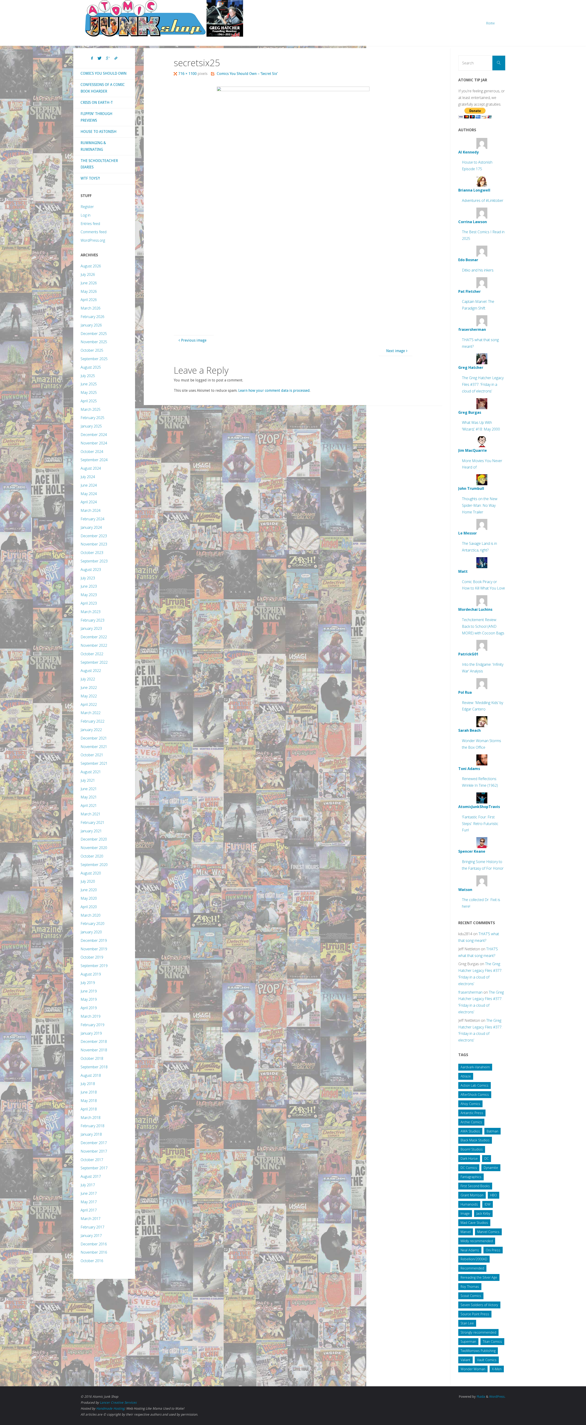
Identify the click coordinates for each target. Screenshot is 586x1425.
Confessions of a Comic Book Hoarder (103, 87)
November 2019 (94, 948)
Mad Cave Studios (474, 1222)
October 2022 (92, 653)
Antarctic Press (472, 1113)
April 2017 (89, 1210)
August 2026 (91, 266)
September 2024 (94, 459)
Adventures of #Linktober (482, 200)
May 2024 (89, 493)
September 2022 (94, 662)
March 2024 (90, 510)
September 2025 (94, 358)
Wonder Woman (473, 1369)
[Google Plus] (108, 58)
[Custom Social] (115, 58)
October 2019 (92, 957)
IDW (488, 1204)
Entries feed (90, 223)
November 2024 (94, 443)
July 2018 (88, 1083)
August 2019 (91, 974)
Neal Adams (470, 1250)
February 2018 (92, 1125)
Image (465, 1213)
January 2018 (91, 1134)
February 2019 (92, 1024)
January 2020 (91, 931)
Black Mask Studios (475, 1140)
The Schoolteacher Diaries (99, 164)
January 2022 (91, 729)
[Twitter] (99, 58)
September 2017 (94, 1167)
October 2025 (92, 350)
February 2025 (92, 417)
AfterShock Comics (475, 1094)
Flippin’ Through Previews (96, 117)
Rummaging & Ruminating (93, 146)
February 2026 (92, 316)
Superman (468, 1341)
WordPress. (497, 1396)
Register (87, 206)
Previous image (193, 340)
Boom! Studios (472, 1149)
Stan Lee (467, 1323)
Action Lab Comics (474, 1085)
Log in (85, 215)
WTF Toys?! (90, 178)
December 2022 (94, 636)
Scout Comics (471, 1295)
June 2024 (89, 485)
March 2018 (90, 1117)
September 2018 (94, 1066)
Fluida (480, 1396)
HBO (493, 1195)
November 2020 (94, 847)
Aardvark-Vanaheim (475, 1067)
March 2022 (90, 712)
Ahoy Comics (470, 1104)
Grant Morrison (472, 1195)
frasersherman (470, 992)
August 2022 (91, 670)
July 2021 (88, 780)
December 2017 (94, 1142)
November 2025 (94, 341)
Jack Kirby (483, 1213)
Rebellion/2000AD (474, 1259)
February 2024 (92, 518)
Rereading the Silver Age (479, 1277)
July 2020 (88, 881)
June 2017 (89, 1193)
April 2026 (89, 299)
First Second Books (475, 1186)
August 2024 (91, 468)
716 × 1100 (188, 73)
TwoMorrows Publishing (478, 1350)
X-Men (497, 1369)
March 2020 (90, 915)
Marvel (466, 1232)
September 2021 (94, 763)
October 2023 (92, 552)
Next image (395, 351)
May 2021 (89, 797)
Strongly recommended (478, 1332)
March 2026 (90, 308)
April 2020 (89, 906)
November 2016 (94, 1252)
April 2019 (89, 1007)
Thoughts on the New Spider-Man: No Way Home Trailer (479, 505)
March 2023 (90, 611)
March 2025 (90, 409)
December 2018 (94, 1041)
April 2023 (89, 603)
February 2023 (92, 620)
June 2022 (89, 687)
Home (490, 23)
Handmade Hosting (110, 1408)
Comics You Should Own (104, 73)
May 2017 (89, 1201)
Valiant (465, 1360)
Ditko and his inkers (478, 270)
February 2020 (92, 923)
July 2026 (88, 274)
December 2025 (94, 333)
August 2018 (91, 1075)
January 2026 (91, 325)
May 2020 (89, 898)
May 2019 (89, 999)
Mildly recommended (477, 1241)
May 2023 (89, 594)
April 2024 (89, 501)
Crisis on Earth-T (97, 102)
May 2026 (89, 291)
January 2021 (91, 830)
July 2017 (88, 1184)
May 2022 (89, 696)
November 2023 (94, 544)
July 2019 (88, 982)
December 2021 (94, 738)
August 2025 (91, 367)
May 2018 (89, 1100)
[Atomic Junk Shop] (164, 18)
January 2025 (91, 426)
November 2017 (94, 1151)
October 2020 (92, 856)
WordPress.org (93, 240)
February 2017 (92, 1227)
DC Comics (469, 1167)
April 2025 (89, 400)
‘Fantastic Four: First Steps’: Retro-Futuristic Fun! (480, 823)
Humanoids (469, 1204)
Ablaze (466, 1076)
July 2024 (88, 476)
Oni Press (493, 1250)
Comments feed (93, 231)
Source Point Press (475, 1314)
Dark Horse (469, 1158)
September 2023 (94, 561)
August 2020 (91, 873)
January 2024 (91, 527)
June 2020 (89, 889)
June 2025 (89, 383)
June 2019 (89, 991)
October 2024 (92, 451)
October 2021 (92, 754)
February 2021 (92, 822)
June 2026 (89, 282)
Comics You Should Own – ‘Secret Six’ (247, 73)
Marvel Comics (488, 1232)
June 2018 (89, 1092)
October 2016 (92, 1260)
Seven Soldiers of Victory (479, 1305)
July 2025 (88, 375)
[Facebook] (92, 58)
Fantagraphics (471, 1177)
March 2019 (90, 1016)
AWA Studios (470, 1131)
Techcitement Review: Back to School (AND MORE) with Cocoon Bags (483, 626)
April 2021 (89, 805)
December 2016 (94, 1244)
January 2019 (91, 1033)
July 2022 (88, 679)
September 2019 (94, 965)
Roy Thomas (470, 1286)
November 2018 (94, 1049)
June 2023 (89, 586)
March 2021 (90, 814)
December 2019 (94, 940)
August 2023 (91, 569)
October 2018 (92, 1058)
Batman (492, 1131)
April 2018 (89, 1109)
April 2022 (89, 704)
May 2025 (89, 392)
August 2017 (91, 1176)
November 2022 (94, 645)
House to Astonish (99, 131)
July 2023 (88, 578)
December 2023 (94, 535)
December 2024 (94, 434)
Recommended (472, 1268)
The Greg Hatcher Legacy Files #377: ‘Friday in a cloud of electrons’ (483, 384)
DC (486, 1158)
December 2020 (94, 839)
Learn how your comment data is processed (274, 390)
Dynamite (491, 1167)
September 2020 (94, 864)
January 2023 (91, 628)
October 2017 (92, 1159)
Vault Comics (486, 1360)
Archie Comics (471, 1122)
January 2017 (91, 1235)
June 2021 (89, 788)
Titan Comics (492, 1341)
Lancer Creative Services (118, 1402)
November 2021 (94, 746)
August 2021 (91, 771)
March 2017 (90, 1218)
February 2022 (92, 721)
